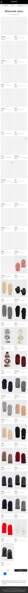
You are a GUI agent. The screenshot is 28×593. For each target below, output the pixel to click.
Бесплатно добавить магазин (14, 588)
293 (23, 573)
